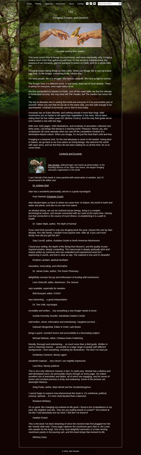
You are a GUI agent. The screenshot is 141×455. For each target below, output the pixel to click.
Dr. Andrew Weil (41, 185)
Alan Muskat (53, 165)
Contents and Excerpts (70, 153)
